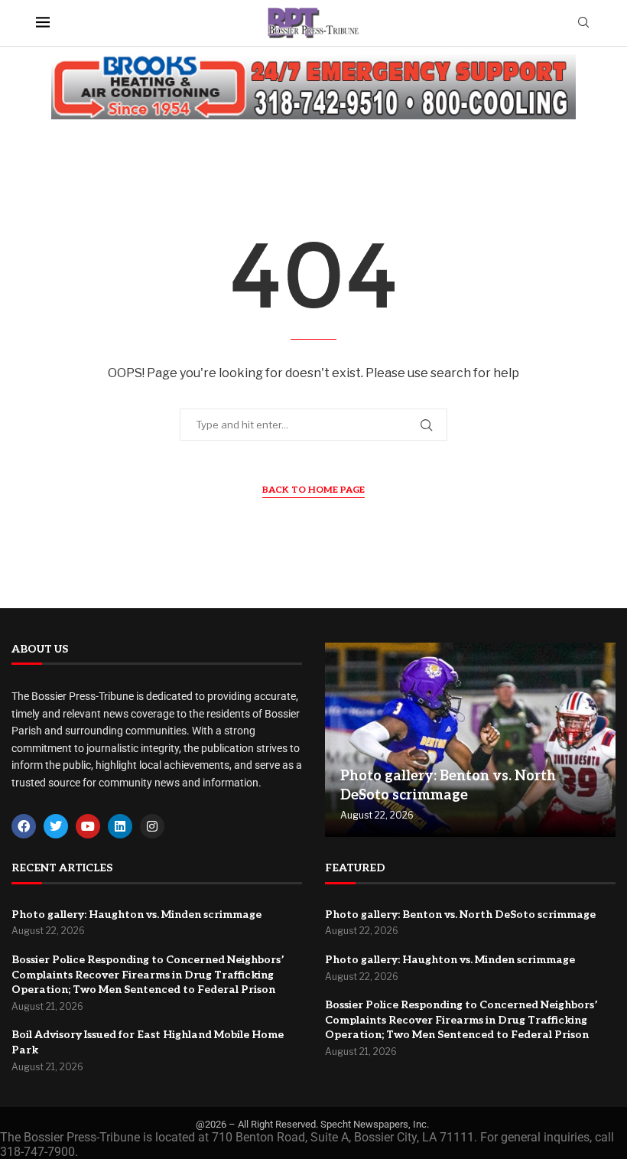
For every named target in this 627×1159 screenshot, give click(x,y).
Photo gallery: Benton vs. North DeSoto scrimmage (460, 914)
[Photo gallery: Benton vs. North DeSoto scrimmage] (470, 740)
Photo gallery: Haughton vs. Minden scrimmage (136, 914)
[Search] (583, 23)
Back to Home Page (313, 490)
